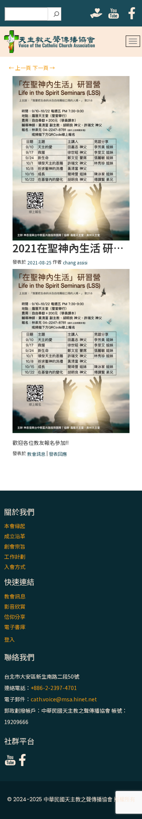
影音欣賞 (14, 606)
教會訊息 (36, 454)
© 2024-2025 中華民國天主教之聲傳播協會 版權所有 (71, 799)
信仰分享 (14, 616)
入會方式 (14, 566)
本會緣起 (14, 526)
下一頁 (44, 67)
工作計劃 (14, 556)
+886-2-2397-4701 (54, 688)
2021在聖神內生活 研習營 (71, 248)
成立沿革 (14, 536)
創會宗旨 (14, 546)
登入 (9, 639)
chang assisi (75, 262)
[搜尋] (56, 14)
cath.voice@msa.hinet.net (64, 699)
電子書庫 (14, 627)
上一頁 (20, 67)
